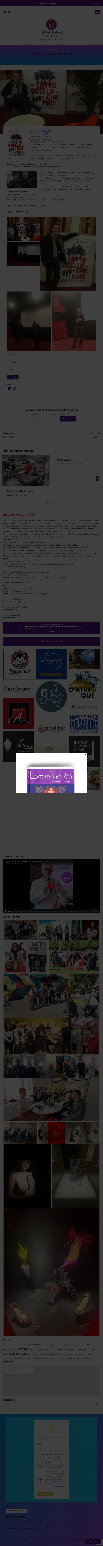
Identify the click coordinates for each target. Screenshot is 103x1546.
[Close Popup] (85, 754)
